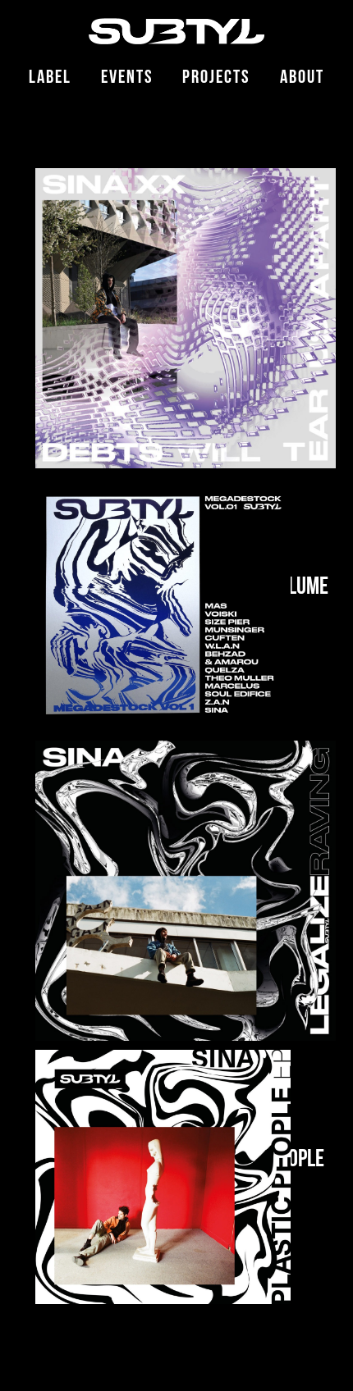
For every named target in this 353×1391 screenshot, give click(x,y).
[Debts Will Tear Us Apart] (185, 318)
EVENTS (127, 79)
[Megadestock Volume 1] (163, 604)
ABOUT (302, 79)
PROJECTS (216, 79)
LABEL (50, 79)
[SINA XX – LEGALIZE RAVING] (185, 891)
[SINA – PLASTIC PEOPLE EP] (163, 1177)
